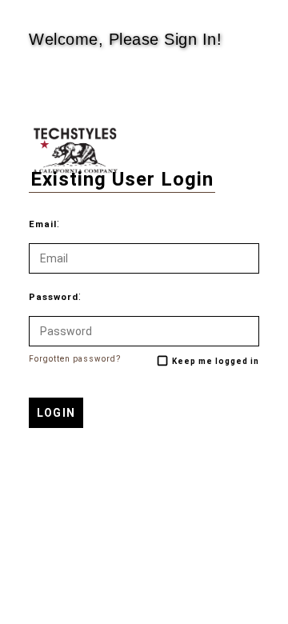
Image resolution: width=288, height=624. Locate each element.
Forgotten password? (75, 358)
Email (43, 224)
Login (56, 412)
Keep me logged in (215, 361)
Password (53, 297)
